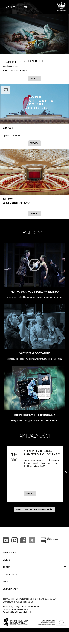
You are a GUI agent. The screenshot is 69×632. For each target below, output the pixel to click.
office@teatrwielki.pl (20, 612)
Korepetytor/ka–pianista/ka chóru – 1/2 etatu (42, 454)
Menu (9, 7)
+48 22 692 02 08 (30, 606)
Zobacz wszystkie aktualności (34, 509)
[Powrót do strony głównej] (61, 10)
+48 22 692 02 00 (20, 609)
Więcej (35, 78)
